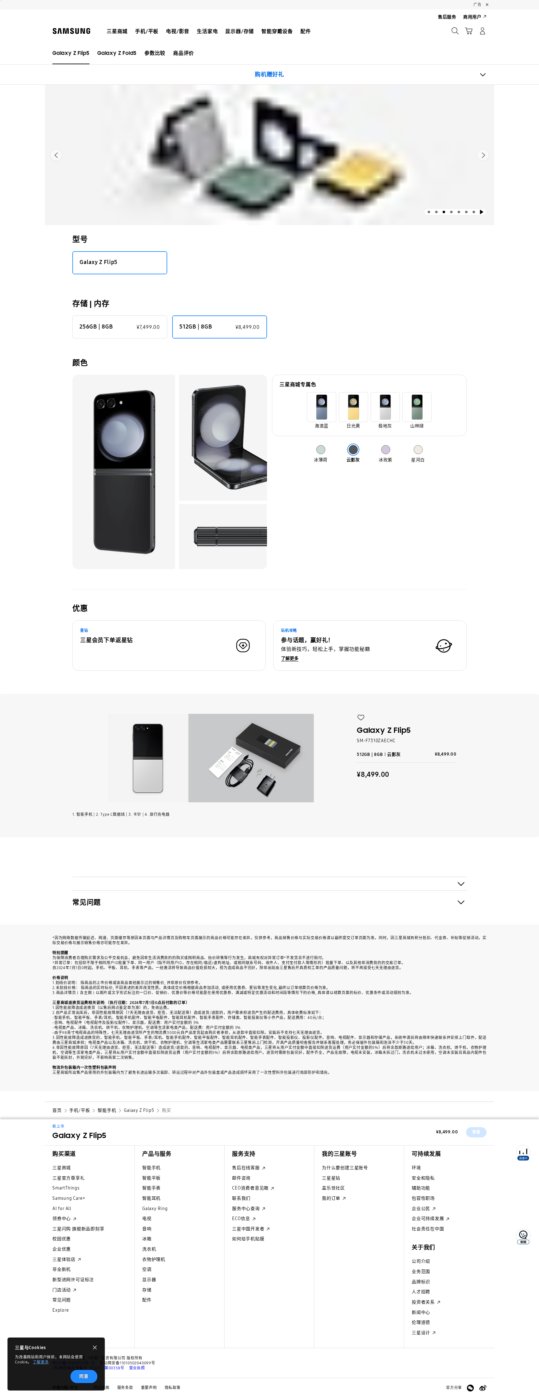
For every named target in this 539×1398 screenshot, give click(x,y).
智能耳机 (151, 1198)
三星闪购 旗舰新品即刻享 (78, 1229)
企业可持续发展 (428, 1218)
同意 (84, 1376)
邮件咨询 (241, 1178)
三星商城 (61, 1167)
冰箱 (147, 1239)
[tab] (429, 212)
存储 (147, 1290)
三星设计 (421, 1332)
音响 (147, 1229)
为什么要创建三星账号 (345, 1167)
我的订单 (332, 1198)
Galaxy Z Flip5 (79, 1135)
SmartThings (66, 1188)
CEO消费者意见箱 (251, 1188)
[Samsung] (71, 31)
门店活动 (62, 1290)
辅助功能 (421, 1188)
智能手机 (151, 1167)
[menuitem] (117, 31)
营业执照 (137, 1368)
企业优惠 (61, 1249)
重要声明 (149, 1388)
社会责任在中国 (428, 1229)
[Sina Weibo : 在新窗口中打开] (483, 1388)
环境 (416, 1167)
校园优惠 (61, 1239)
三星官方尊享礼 (68, 1178)
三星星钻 (331, 1178)
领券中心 (62, 1218)
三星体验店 (64, 1259)
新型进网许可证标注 (73, 1279)
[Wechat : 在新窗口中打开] (470, 1388)
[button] (361, 717)
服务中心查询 (246, 1208)
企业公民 (421, 1208)
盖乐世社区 (333, 1188)
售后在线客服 (246, 1167)
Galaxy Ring (155, 1208)
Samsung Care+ (68, 1198)
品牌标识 (421, 1282)
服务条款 (125, 1388)
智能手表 (151, 1188)
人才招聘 (421, 1292)
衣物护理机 (153, 1259)
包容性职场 (423, 1198)
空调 (147, 1269)
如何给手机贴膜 (248, 1239)
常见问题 (61, 1300)
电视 (147, 1218)
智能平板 (151, 1178)
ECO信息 (241, 1218)
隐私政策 (173, 1388)
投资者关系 (424, 1302)
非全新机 (61, 1269)
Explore (60, 1310)
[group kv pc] (269, 155)
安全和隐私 (423, 1178)
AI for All (61, 1208)
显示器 (149, 1279)
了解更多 (41, 1362)
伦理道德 (421, 1322)
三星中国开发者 (248, 1229)
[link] (117, 53)
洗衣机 (149, 1249)
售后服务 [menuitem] (447, 17)
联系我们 (241, 1198)
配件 (147, 1300)
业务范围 (421, 1271)
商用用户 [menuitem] (472, 17)
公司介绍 (421, 1261)
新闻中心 (421, 1312)
